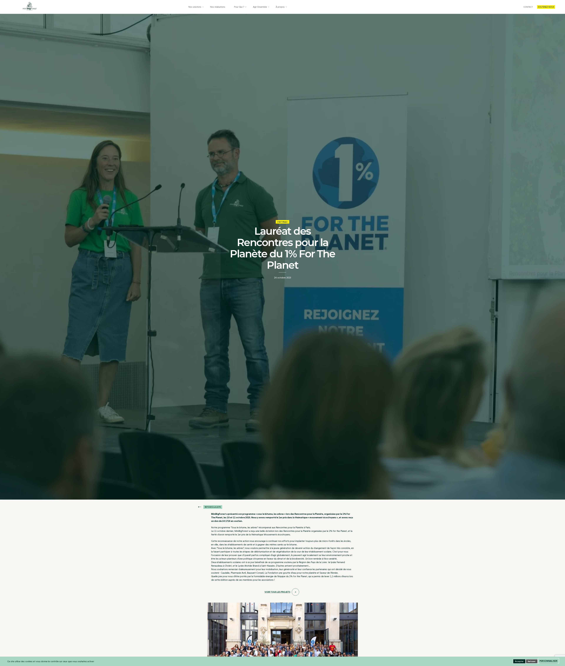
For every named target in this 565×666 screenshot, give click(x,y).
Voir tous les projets (277, 592)
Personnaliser (548, 661)
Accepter (519, 661)
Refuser (532, 661)
